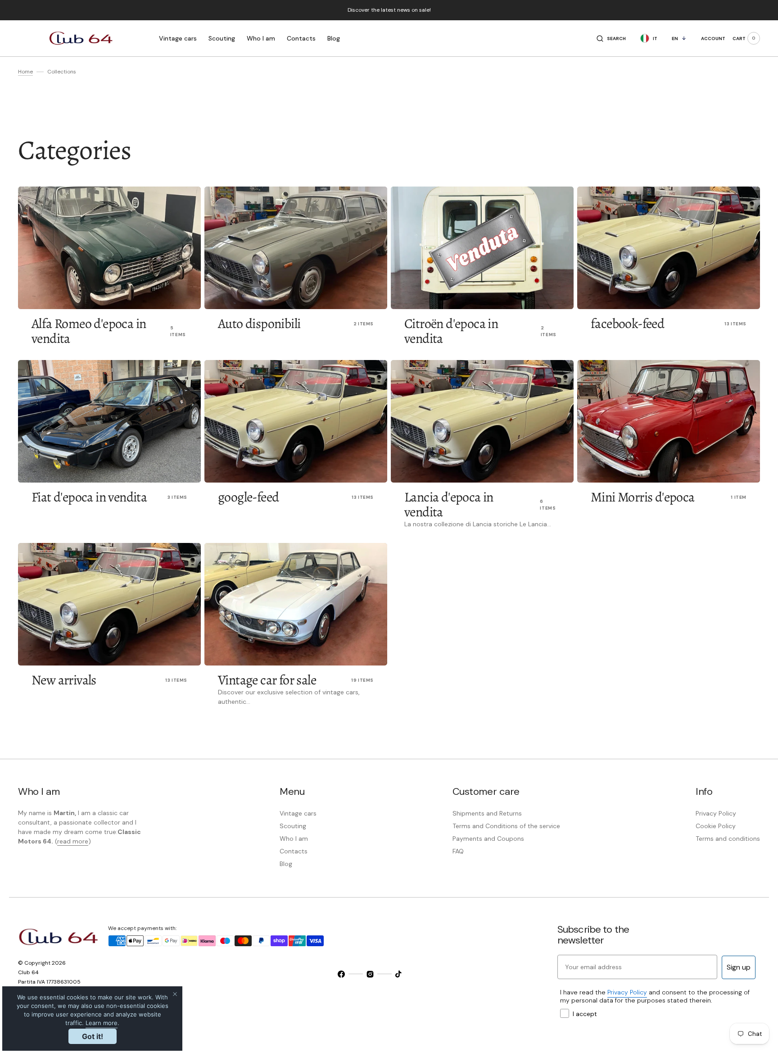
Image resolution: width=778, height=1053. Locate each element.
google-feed (248, 497)
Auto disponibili (259, 324)
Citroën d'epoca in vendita (451, 331)
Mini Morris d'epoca (643, 497)
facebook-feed (627, 324)
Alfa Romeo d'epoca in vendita (89, 331)
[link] (109, 248)
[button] (611, 38)
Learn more (102, 1022)
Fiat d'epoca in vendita (89, 497)
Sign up (739, 967)
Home (25, 71)
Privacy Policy (627, 992)
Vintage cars (178, 38)
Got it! (92, 1036)
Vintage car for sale (267, 680)
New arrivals (64, 680)
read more (72, 841)
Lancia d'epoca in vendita (448, 504)
